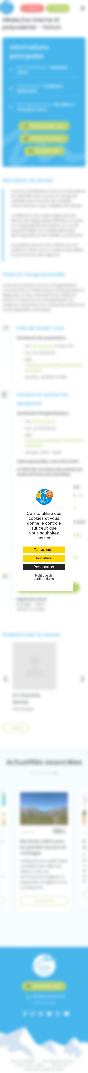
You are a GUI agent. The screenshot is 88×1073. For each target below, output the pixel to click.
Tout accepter (44, 549)
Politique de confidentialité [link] (44, 577)
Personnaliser (44, 567)
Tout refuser (43, 558)
